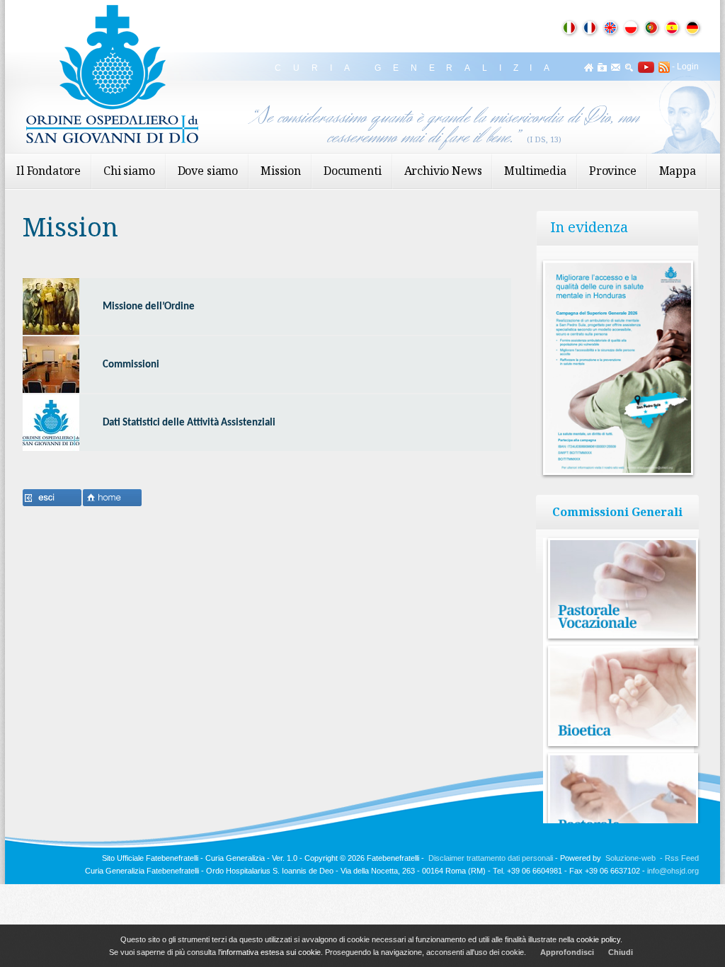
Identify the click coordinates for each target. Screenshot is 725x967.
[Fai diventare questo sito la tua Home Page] (588, 67)
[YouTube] (644, 66)
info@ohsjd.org (673, 870)
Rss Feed (682, 858)
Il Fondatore (48, 170)
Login (688, 66)
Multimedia (535, 170)
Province (612, 170)
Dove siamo (208, 170)
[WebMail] (615, 67)
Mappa (677, 170)
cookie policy (598, 939)
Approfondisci (567, 952)
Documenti (353, 170)
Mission (281, 170)
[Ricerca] (629, 67)
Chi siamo (129, 170)
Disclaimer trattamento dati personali (490, 858)
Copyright (321, 858)
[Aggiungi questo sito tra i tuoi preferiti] (602, 67)
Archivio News (443, 170)
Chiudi (620, 952)
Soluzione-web (630, 858)
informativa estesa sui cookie (271, 952)
